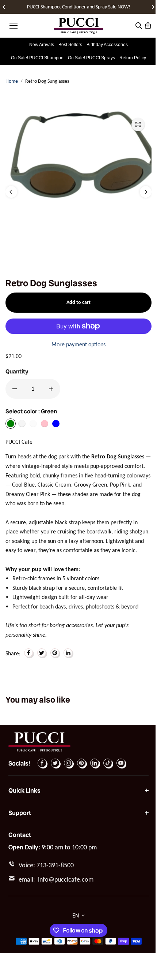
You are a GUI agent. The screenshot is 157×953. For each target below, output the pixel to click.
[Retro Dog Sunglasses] (138, 124)
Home (11, 81)
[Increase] (51, 389)
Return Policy (132, 57)
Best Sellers (70, 44)
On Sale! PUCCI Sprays (91, 57)
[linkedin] (94, 763)
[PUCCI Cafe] (78, 26)
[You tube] (120, 763)
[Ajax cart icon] (148, 25)
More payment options (78, 344)
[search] (138, 25)
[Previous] (4, 7)
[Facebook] (28, 652)
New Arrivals (41, 44)
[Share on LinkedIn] (68, 652)
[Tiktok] (107, 763)
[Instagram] (68, 763)
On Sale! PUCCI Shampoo (37, 57)
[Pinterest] (54, 652)
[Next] (152, 7)
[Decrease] (14, 389)
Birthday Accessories (107, 44)
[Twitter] (41, 652)
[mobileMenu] (13, 26)
